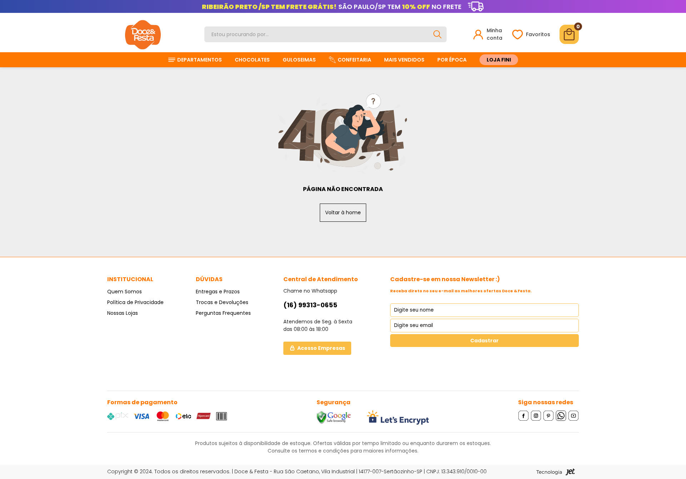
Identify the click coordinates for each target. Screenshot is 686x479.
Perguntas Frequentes (223, 313)
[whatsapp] (561, 415)
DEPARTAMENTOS (199, 59)
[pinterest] (548, 415)
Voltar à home (343, 212)
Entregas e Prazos (218, 291)
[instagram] (536, 415)
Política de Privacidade (135, 302)
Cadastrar (484, 340)
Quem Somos (124, 291)
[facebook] (523, 415)
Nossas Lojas (122, 313)
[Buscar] (437, 34)
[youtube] (573, 415)
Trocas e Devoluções (222, 302)
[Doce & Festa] (143, 34)
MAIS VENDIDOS (404, 59)
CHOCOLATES (252, 59)
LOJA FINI (499, 59)
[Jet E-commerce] (555, 471)
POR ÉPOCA (452, 59)
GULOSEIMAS (299, 59)
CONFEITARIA (354, 59)
